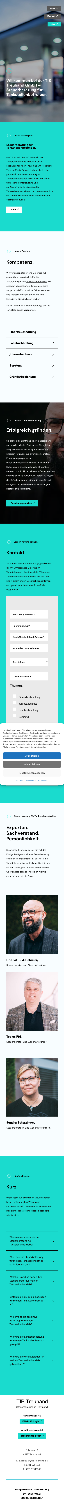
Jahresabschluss (20, 354)
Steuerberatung (29, 174)
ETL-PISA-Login (30, 1421)
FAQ (17, 1489)
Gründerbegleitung (22, 376)
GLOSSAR (26, 1489)
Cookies (19, 780)
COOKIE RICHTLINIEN (32, 1498)
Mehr (13, 209)
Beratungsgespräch (21, 503)
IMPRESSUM (40, 1489)
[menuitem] (54, 8)
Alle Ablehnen (32, 764)
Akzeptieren (32, 755)
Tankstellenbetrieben (36, 281)
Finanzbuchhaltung (22, 332)
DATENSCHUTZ (31, 1493)
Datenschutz (30, 780)
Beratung (16, 365)
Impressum (43, 780)
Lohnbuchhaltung (21, 343)
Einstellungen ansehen (32, 772)
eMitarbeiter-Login (31, 1435)
